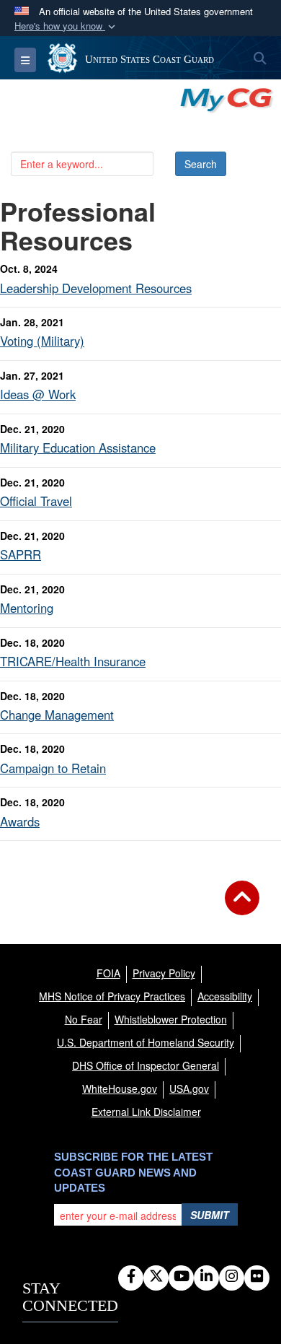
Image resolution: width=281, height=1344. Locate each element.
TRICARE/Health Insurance (73, 661)
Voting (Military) (42, 340)
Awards (20, 821)
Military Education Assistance (78, 447)
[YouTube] (181, 1277)
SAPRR (20, 554)
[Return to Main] (242, 906)
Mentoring (26, 607)
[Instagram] (231, 1277)
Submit (209, 1215)
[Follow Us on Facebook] (130, 1277)
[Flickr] (256, 1277)
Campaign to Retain (53, 768)
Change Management (57, 714)
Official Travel (36, 501)
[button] (66, 26)
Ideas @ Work (38, 394)
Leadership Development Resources (96, 288)
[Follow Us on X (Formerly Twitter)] (156, 1277)
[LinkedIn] (206, 1277)
